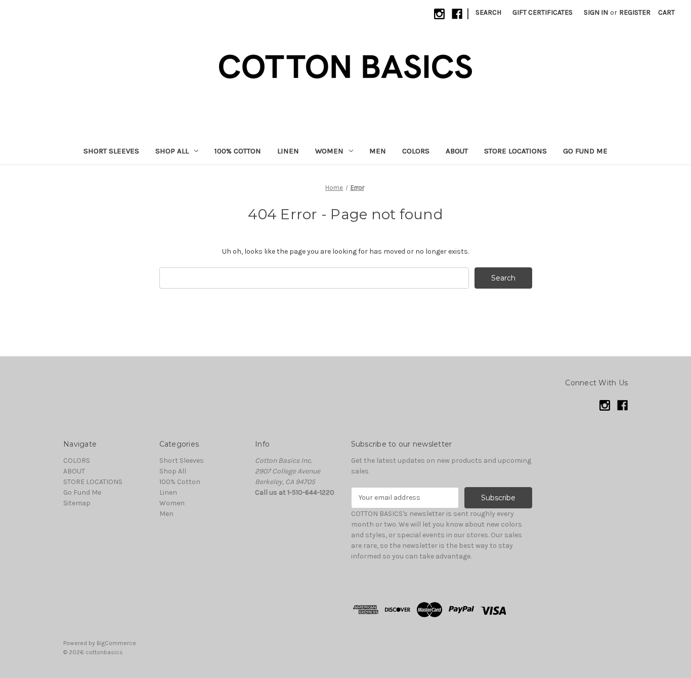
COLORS (415, 150)
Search (488, 12)
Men (377, 150)
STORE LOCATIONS (515, 150)
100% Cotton (237, 150)
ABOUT (457, 150)
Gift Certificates (542, 12)
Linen (288, 150)
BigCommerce (116, 643)
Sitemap (77, 503)
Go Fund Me (585, 150)
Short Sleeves (111, 150)
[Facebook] (457, 14)
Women (329, 150)
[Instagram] (439, 14)
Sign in (596, 12)
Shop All (172, 150)
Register (635, 12)
